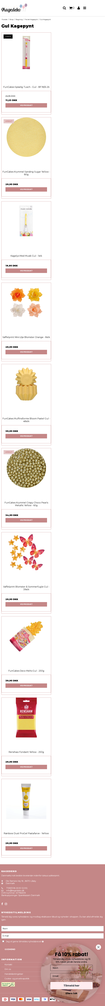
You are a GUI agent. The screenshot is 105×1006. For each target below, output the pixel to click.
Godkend (10, 949)
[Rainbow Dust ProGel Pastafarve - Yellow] (26, 803)
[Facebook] (2, 904)
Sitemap (5, 900)
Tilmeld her (71, 985)
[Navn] (52, 928)
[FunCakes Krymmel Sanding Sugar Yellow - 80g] (26, 142)
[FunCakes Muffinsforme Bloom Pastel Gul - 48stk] (26, 388)
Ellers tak (71, 993)
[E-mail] (52, 935)
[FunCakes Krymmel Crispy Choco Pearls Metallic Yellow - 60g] (26, 473)
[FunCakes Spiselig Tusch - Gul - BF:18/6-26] (26, 57)
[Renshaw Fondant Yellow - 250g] (26, 722)
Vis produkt (26, 105)
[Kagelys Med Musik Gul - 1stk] (26, 226)
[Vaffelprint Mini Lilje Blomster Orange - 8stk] (26, 307)
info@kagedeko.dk (15, 890)
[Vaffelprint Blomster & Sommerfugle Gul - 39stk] (26, 557)
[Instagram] (6, 904)
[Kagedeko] (17, 8)
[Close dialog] (98, 947)
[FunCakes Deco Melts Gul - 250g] (26, 641)
